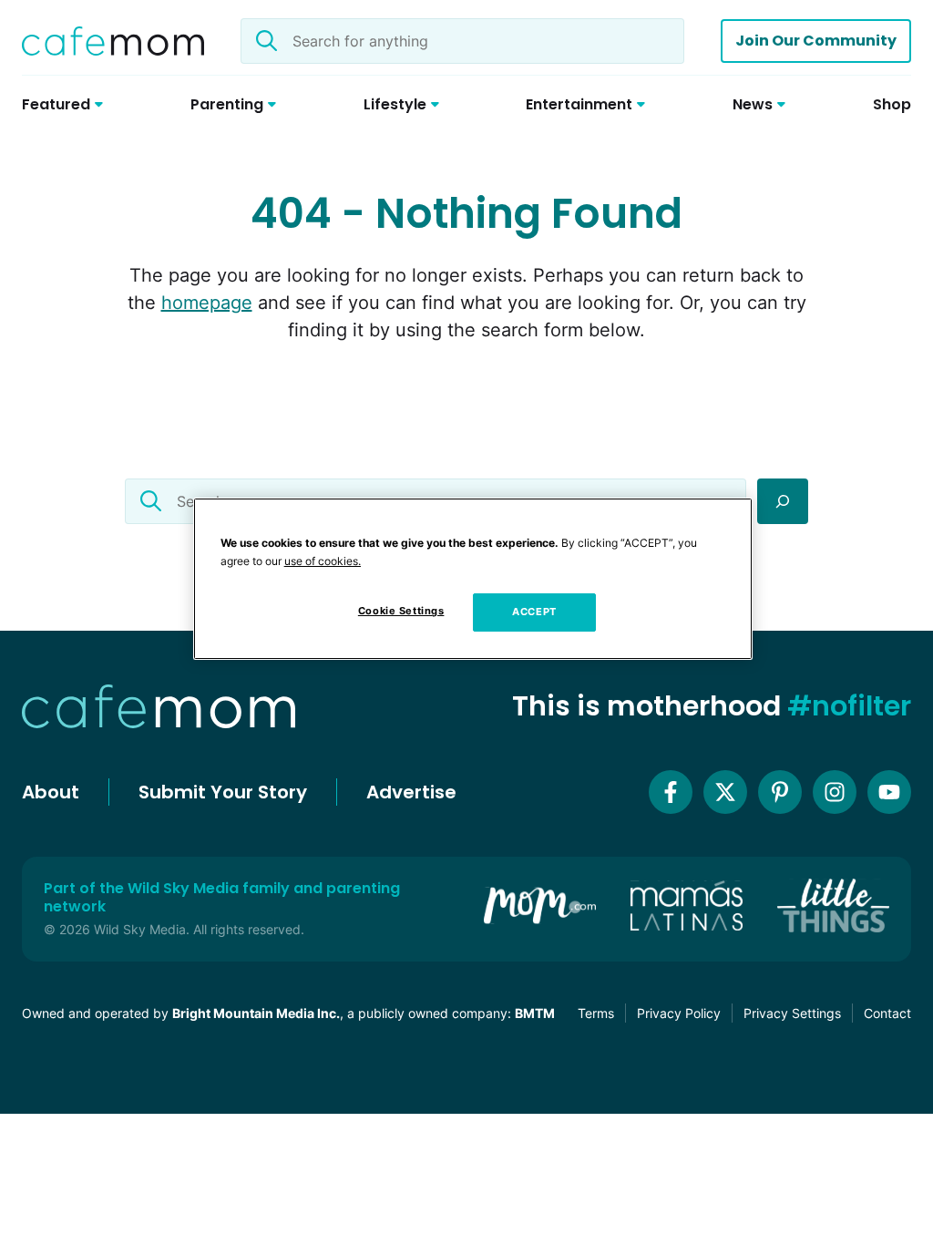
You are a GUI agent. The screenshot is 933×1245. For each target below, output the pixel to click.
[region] (473, 579)
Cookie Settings (401, 610)
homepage (206, 303)
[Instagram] (834, 792)
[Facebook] (670, 792)
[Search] (782, 501)
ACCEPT (534, 611)
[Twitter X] (725, 792)
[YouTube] (889, 792)
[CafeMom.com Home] (113, 41)
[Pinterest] (780, 792)
